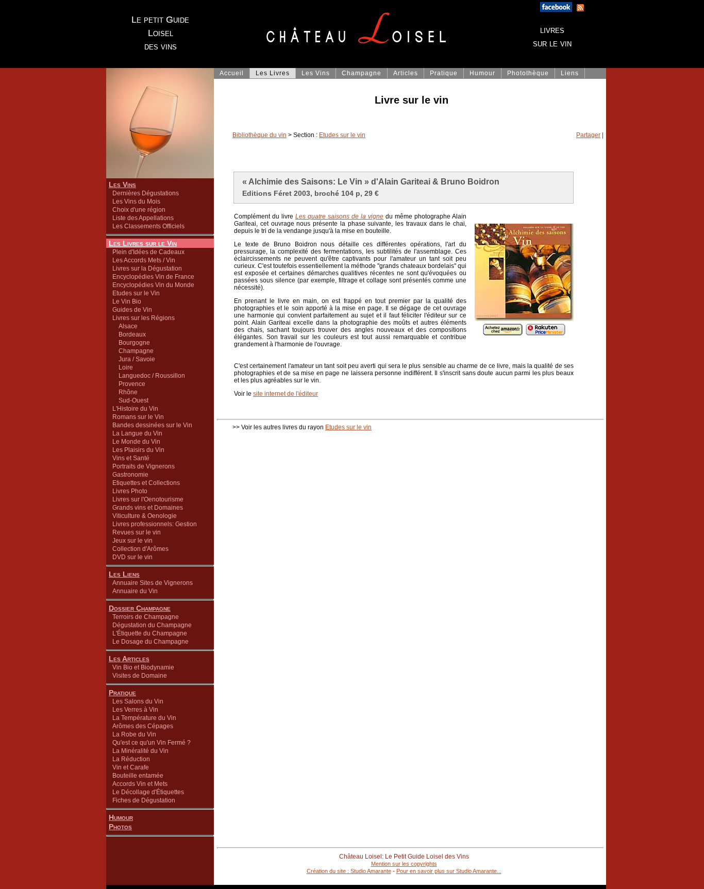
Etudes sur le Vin (136, 293)
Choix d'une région (138, 209)
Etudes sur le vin (342, 135)
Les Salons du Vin (137, 701)
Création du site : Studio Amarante (349, 871)
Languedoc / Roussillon (148, 375)
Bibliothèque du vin (259, 135)
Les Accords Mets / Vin (143, 260)
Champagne (133, 351)
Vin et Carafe (130, 767)
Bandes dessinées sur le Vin (152, 425)
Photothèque (528, 73)
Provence (128, 384)
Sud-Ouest (130, 400)
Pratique (122, 693)
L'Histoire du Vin (135, 408)
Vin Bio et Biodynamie (143, 667)
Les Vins (122, 184)
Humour (121, 817)
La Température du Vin (144, 718)
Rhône (125, 392)
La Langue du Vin (137, 433)
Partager (588, 135)
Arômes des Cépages (142, 726)
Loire (122, 367)
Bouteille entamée (137, 775)
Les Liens (124, 574)
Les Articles (129, 659)
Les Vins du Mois (136, 201)
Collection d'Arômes (140, 548)
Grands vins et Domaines (147, 507)
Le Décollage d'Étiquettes (148, 792)
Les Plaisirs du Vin (138, 450)
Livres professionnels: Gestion (154, 524)
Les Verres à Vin (135, 709)
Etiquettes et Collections (146, 483)
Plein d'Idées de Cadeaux (148, 252)
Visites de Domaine (139, 675)
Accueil (232, 73)
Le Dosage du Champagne (150, 641)
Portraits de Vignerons (143, 466)
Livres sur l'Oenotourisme (147, 499)
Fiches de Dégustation (143, 800)
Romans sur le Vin (138, 417)
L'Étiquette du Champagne (149, 633)
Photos (120, 827)
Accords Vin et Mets (139, 783)
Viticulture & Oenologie (144, 515)
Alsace (125, 326)
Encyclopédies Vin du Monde (153, 285)
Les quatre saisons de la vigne (339, 216)
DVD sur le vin (132, 557)
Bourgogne (131, 342)
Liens (570, 73)
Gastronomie (130, 474)
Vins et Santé (130, 458)
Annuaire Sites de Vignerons (152, 582)
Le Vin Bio (126, 301)
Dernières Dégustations (145, 193)
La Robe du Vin (134, 734)
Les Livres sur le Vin (143, 243)
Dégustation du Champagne (152, 625)
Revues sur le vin (136, 532)
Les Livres (273, 73)
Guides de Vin (132, 309)
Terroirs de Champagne (145, 616)
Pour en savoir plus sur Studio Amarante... (448, 871)
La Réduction (131, 759)
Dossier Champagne (140, 608)
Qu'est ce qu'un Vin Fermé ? (151, 742)
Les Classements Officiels (148, 226)
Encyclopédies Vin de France (153, 276)
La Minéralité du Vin (140, 750)
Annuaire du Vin (135, 591)
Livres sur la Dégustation (147, 268)
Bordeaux (129, 334)
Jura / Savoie (133, 359)
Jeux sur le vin (132, 540)
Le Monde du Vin (136, 441)
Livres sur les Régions (143, 318)
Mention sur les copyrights (404, 864)
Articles (405, 73)
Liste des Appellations (143, 218)
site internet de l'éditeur (285, 393)
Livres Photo (129, 491)
